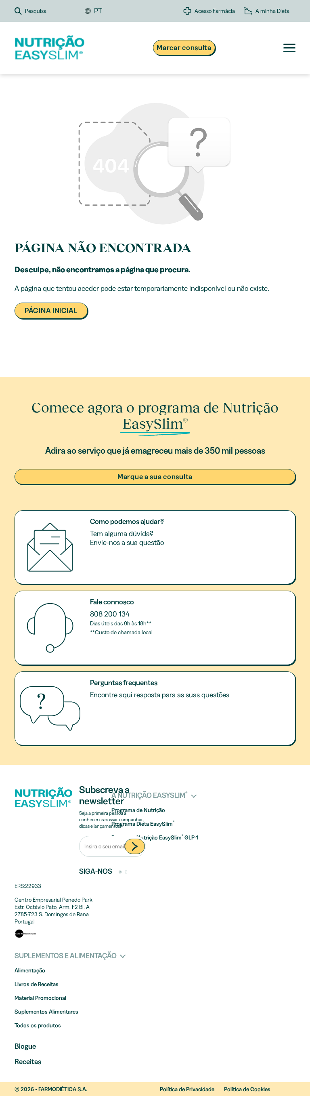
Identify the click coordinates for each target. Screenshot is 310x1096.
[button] (50, 11)
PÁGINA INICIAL (51, 310)
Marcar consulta (184, 47)
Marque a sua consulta (155, 476)
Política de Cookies (247, 1089)
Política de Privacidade (187, 1089)
